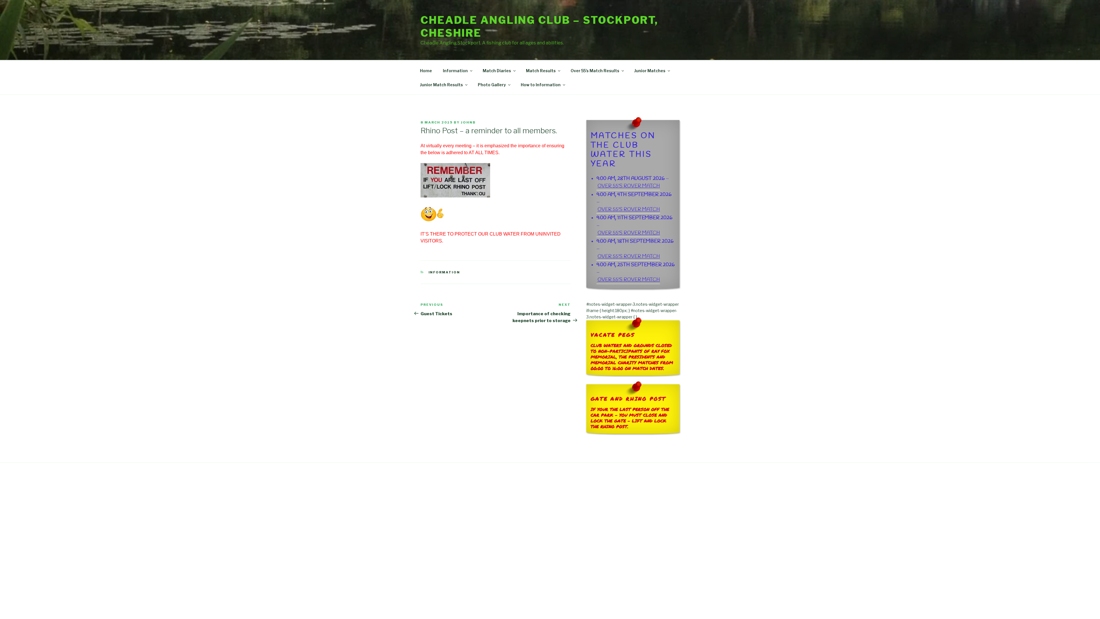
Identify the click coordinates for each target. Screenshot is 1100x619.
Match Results (541, 70)
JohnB (468, 122)
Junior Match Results (441, 84)
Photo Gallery (492, 84)
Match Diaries (497, 70)
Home (426, 70)
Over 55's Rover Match (629, 186)
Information (455, 70)
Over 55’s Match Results (595, 70)
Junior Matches (649, 70)
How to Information (541, 84)
